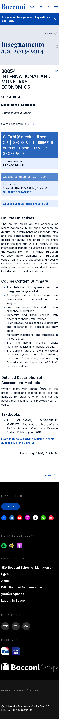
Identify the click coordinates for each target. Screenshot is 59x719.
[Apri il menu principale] (56, 6)
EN (40, 6)
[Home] (13, 7)
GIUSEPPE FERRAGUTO (17, 192)
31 (28, 124)
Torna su (47, 475)
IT (48, 6)
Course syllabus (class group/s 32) (25, 203)
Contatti (49, 33)
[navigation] (29, 19)
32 (34, 124)
